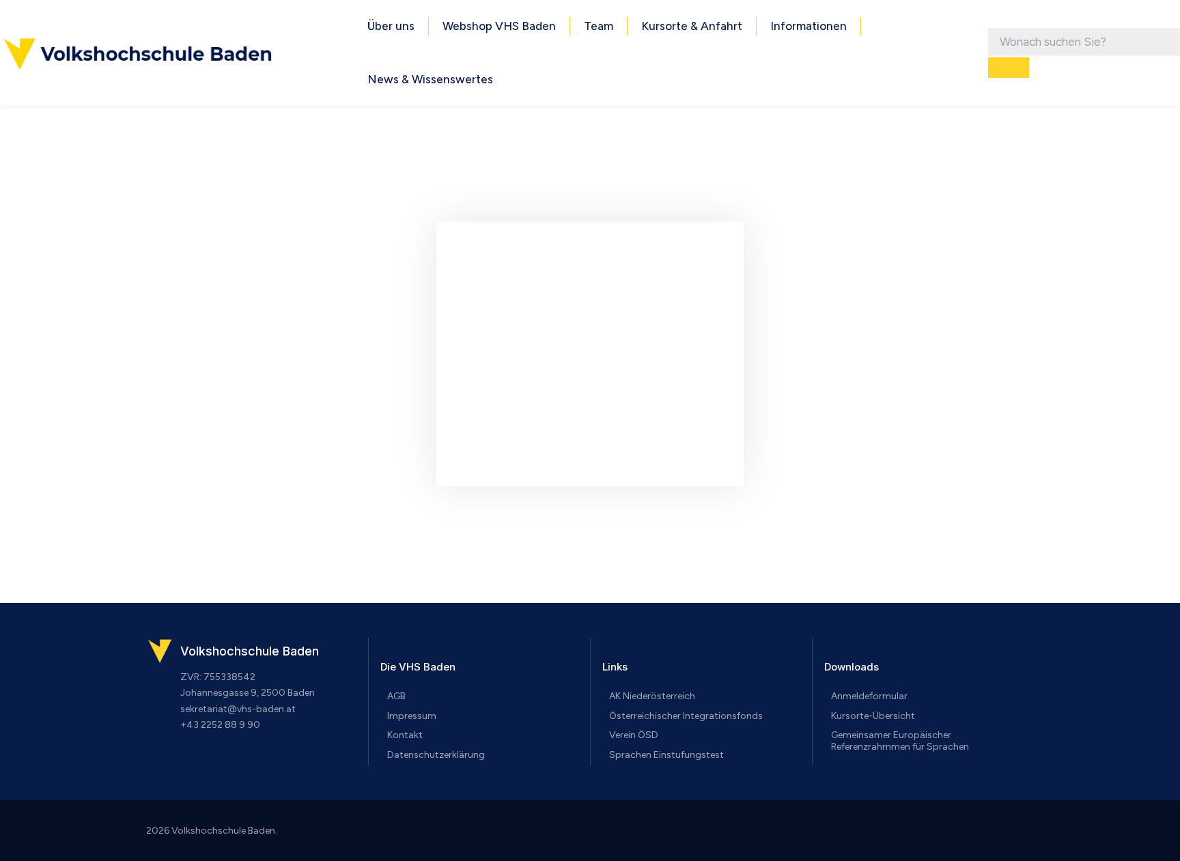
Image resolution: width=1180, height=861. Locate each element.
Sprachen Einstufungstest (666, 755)
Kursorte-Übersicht (873, 716)
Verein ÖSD (633, 735)
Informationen (808, 26)
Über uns (391, 26)
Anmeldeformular (869, 696)
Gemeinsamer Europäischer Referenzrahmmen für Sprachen (900, 740)
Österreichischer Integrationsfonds (686, 716)
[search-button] (1008, 67)
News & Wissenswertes (430, 79)
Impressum (411, 716)
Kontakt (405, 735)
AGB (396, 696)
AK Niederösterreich (652, 696)
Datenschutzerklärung (436, 755)
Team (598, 26)
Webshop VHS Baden (499, 26)
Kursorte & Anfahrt (691, 26)
